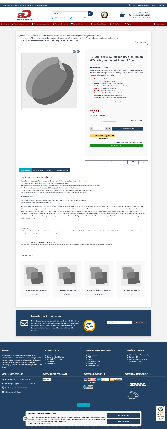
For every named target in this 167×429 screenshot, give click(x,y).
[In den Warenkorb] (20, 47)
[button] (129, 5)
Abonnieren (139, 322)
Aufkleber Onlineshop (60, 18)
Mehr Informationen (135, 426)
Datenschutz (92, 355)
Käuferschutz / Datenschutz (139, 355)
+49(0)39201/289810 (141, 15)
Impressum (92, 363)
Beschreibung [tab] (25, 170)
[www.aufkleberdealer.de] (24, 15)
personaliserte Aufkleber (80, 18)
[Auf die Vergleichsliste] (74, 51)
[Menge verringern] (91, 128)
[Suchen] (90, 13)
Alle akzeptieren (123, 415)
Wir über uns (51, 355)
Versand (102, 115)
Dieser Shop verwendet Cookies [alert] (42, 414)
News (153, 5)
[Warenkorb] (121, 15)
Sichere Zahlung (134, 357)
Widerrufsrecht (93, 365)
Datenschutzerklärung (38, 326)
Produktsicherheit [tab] (62, 170)
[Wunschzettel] (134, 5)
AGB (89, 357)
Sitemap (91, 359)
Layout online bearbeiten (116, 102)
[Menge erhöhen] (109, 128)
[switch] (161, 419)
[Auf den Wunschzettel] (78, 51)
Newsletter (51, 363)
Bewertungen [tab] (38, 170)
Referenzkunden (94, 361)
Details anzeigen (123, 421)
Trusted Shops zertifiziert (138, 359)
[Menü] (164, 407)
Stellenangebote (143, 5)
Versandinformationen (55, 359)
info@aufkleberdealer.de (13, 392)
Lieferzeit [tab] (49, 170)
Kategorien (51, 361)
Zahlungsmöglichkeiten (55, 357)
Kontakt (161, 5)
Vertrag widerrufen (83, 405)
